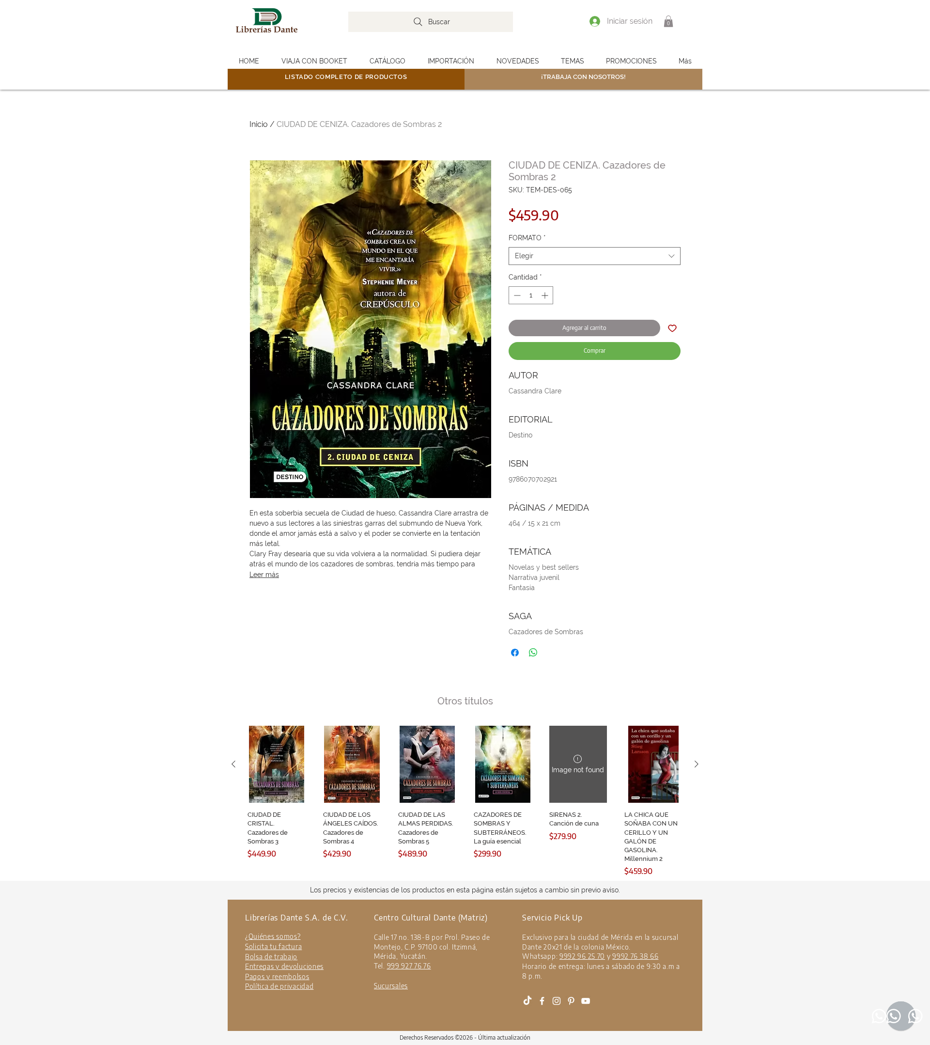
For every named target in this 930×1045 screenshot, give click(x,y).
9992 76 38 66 (635, 956)
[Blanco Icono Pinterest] (571, 1001)
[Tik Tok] (527, 1001)
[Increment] (546, 295)
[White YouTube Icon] (585, 1001)
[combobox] (595, 256)
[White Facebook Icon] (542, 1001)
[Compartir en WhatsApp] (533, 652)
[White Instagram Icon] (556, 1001)
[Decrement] (516, 295)
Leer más (264, 574)
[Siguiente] (696, 764)
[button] (668, 21)
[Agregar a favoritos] (672, 328)
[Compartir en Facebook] (515, 652)
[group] (465, 801)
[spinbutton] (531, 295)
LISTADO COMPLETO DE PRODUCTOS (346, 76)
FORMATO (527, 238)
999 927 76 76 (409, 966)
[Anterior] (233, 764)
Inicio (258, 124)
